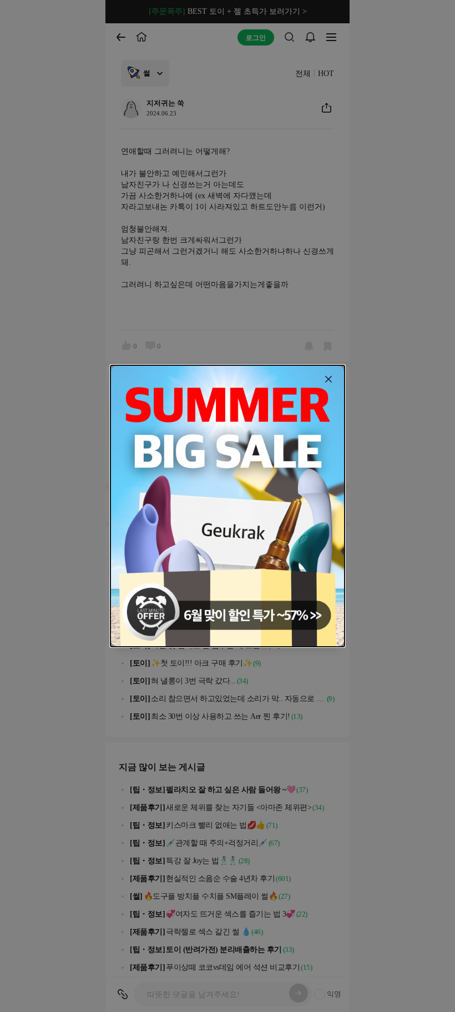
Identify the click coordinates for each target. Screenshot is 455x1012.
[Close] (328, 379)
